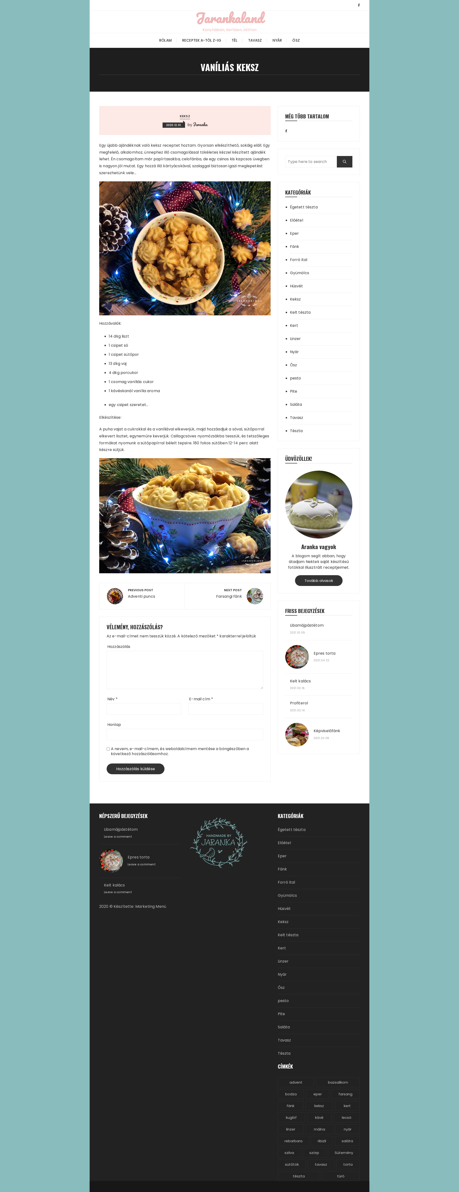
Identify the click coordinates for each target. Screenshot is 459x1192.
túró (340, 1176)
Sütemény (344, 1152)
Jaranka (200, 124)
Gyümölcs (299, 273)
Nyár (277, 40)
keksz (319, 1105)
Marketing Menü (150, 906)
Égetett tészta (304, 207)
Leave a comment (118, 837)
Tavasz (255, 40)
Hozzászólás (119, 646)
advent (296, 1082)
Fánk (294, 246)
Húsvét (296, 286)
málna (319, 1129)
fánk (290, 1105)
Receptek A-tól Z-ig (201, 40)
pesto (295, 378)
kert (347, 1105)
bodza (291, 1094)
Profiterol (299, 703)
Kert (294, 325)
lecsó (346, 1117)
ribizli (322, 1140)
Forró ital (298, 259)
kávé (319, 1117)
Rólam (165, 40)
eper (317, 1094)
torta (348, 1164)
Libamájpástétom (307, 625)
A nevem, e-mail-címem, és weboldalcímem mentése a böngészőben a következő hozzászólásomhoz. (180, 751)
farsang (345, 1094)
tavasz (321, 1164)
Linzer (295, 338)
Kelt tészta (300, 312)
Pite (293, 391)
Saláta (296, 404)
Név (112, 699)
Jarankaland (229, 18)
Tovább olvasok (319, 580)
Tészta (296, 431)
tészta (299, 1176)
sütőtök (292, 1164)
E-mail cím (201, 699)
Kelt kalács (300, 681)
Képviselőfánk (327, 731)
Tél (234, 40)
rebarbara (293, 1140)
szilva (289, 1152)
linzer (290, 1129)
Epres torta (325, 653)
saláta (347, 1140)
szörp (314, 1152)
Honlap (114, 724)
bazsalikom (338, 1082)
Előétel (296, 220)
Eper (294, 233)
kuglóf (291, 1117)
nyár (347, 1129)
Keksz (185, 116)
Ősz (296, 40)
